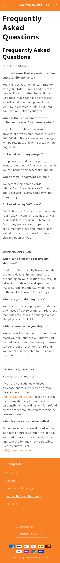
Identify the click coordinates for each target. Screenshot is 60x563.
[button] (4, 5)
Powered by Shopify (40, 557)
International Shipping (19, 488)
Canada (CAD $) (28, 533)
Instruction (12, 503)
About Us (11, 473)
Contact (10, 480)
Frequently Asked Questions (23, 496)
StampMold (24, 557)
